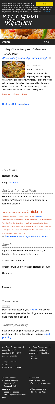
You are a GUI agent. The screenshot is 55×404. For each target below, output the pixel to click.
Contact (34, 358)
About (33, 355)
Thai (3, 233)
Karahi (46, 223)
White (24, 233)
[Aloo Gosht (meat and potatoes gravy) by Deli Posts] (13, 69)
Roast (17, 230)
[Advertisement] (27, 136)
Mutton (23, 226)
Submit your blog (11, 380)
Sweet (29, 230)
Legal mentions (10, 361)
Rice (12, 230)
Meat (24, 94)
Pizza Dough (41, 226)
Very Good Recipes (9, 347)
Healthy (28, 223)
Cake (18, 212)
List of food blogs (38, 380)
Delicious (28, 219)
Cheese (23, 212)
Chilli (14, 216)
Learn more (46, 12)
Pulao (4, 230)
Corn (15, 220)
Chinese (20, 216)
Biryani (8, 212)
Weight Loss (17, 233)
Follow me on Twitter (12, 367)
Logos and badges (11, 391)
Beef (3, 212)
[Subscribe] (28, 65)
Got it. (45, 4)
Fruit (10, 223)
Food (39, 219)
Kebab (4, 226)
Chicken (34, 211)
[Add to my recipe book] (50, 58)
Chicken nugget (7, 216)
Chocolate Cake (7, 219)
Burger (13, 212)
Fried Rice (5, 223)
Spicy (25, 229)
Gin (14, 223)
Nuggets (29, 226)
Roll (20, 230)
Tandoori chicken (44, 230)
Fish (35, 220)
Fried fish (49, 220)
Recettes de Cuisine (39, 391)
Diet (32, 220)
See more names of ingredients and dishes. (26, 236)
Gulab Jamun (20, 223)
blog (5, 364)
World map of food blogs (41, 383)
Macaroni (10, 226)
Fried (44, 219)
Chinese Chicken (28, 216)
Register (34, 309)
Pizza (34, 226)
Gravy (16, 94)
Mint (18, 226)
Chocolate (38, 216)
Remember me (11, 301)
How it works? (9, 383)
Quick (8, 230)
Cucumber (20, 220)
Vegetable (9, 233)
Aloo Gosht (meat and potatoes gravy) (24, 58)
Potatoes (6, 94)
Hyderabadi (35, 223)
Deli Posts (35, 65)
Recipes (6, 42)
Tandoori (35, 230)
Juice (41, 223)
